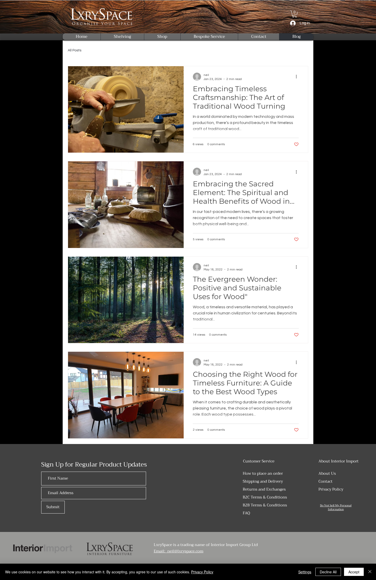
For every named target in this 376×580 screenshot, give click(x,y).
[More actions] (298, 77)
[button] (294, 14)
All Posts (74, 50)
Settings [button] (304, 571)
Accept (353, 571)
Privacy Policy (202, 571)
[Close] (370, 572)
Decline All (328, 571)
